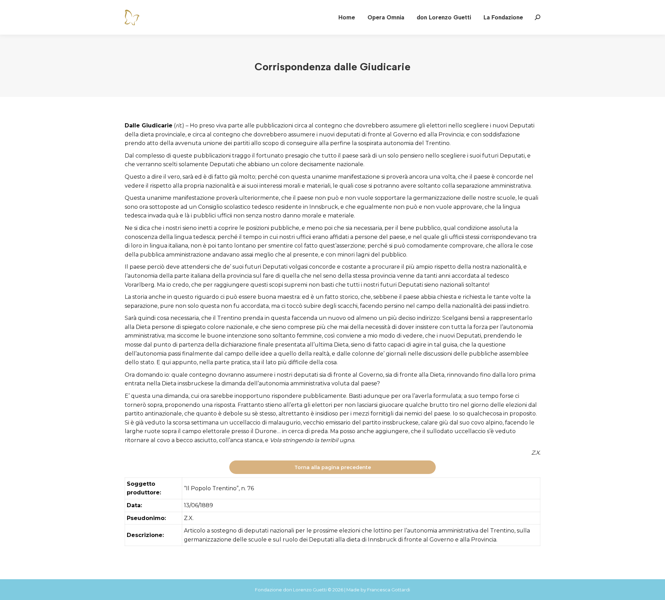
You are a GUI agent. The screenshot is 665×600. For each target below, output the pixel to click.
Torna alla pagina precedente (332, 467)
